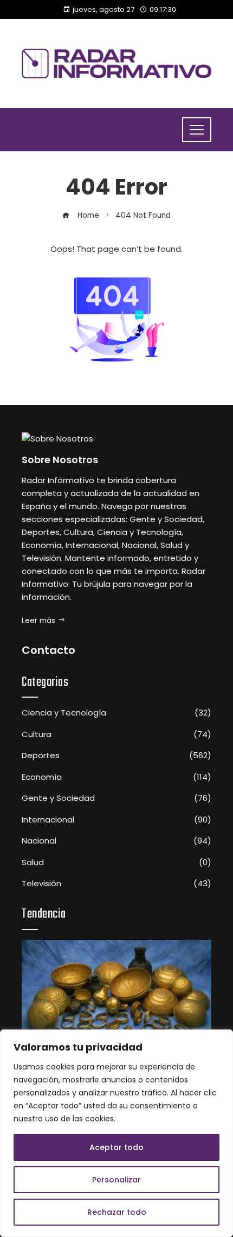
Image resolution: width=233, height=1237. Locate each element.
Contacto (48, 650)
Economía (116, 777)
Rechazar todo (116, 1212)
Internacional (116, 819)
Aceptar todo (116, 1147)
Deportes (116, 755)
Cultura (116, 734)
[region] (116, 1133)
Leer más (38, 621)
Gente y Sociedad (116, 798)
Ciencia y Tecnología (116, 712)
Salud (116, 862)
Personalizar (116, 1179)
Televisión (116, 883)
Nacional (116, 840)
